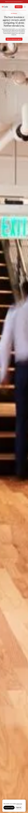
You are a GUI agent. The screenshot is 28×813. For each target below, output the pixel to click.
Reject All (18, 807)
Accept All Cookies (9, 807)
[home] (5, 7)
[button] (24, 6)
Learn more (19, 803)
